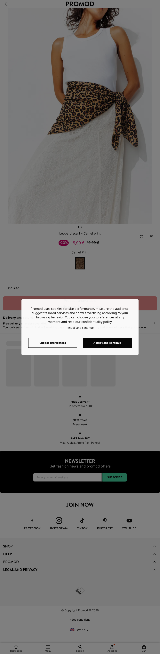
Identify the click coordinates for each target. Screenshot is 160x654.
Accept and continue (107, 343)
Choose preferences (52, 343)
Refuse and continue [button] (80, 328)
